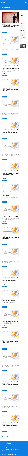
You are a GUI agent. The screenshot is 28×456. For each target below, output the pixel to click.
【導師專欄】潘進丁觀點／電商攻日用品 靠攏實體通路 (9, 425)
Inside (21, 25)
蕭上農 (24, 37)
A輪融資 (23, 23)
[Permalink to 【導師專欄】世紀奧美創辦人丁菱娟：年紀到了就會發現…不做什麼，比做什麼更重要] (10, 192)
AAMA (9, 24)
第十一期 (23, 35)
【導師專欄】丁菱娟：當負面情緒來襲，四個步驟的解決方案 (10, 384)
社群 (20, 35)
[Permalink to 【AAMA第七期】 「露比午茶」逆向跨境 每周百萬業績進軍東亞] (10, 213)
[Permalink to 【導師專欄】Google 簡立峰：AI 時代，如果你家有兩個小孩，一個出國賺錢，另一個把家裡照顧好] (10, 360)
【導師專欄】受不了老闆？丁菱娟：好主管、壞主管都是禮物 (10, 321)
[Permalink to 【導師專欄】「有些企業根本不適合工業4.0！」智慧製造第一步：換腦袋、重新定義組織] (10, 339)
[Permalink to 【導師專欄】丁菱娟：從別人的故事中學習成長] (10, 298)
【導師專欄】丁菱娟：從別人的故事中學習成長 (8, 300)
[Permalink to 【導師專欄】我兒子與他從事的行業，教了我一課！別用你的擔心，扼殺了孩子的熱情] (10, 44)
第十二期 (21, 37)
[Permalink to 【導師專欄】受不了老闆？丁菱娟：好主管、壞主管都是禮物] (10, 318)
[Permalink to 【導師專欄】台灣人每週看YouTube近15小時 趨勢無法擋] (10, 402)
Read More (3, 32)
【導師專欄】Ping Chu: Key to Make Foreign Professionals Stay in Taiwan (9, 281)
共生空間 (21, 30)
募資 (23, 30)
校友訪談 (22, 15)
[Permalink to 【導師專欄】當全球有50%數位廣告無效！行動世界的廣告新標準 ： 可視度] (10, 108)
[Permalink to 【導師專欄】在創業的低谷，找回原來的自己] (10, 150)
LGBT (23, 25)
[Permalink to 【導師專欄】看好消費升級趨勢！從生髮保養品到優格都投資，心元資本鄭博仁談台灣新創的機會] (10, 256)
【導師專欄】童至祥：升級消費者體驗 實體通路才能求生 (9, 132)
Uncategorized (4, 30)
